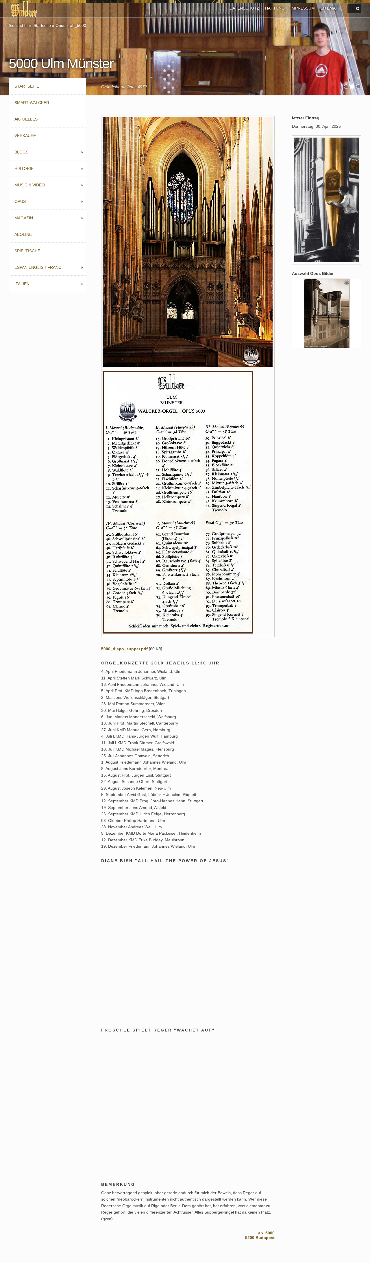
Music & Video (29, 185)
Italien (21, 284)
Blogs (21, 152)
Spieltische (27, 251)
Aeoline (23, 234)
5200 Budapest (260, 1237)
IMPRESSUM (303, 8)
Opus (60, 25)
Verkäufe (25, 135)
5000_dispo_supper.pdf (124, 649)
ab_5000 (78, 25)
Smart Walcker (31, 102)
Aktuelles (26, 119)
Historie (24, 168)
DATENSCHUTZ (244, 8)
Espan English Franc (37, 267)
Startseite (42, 25)
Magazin (23, 218)
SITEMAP (329, 8)
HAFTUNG (275, 8)
